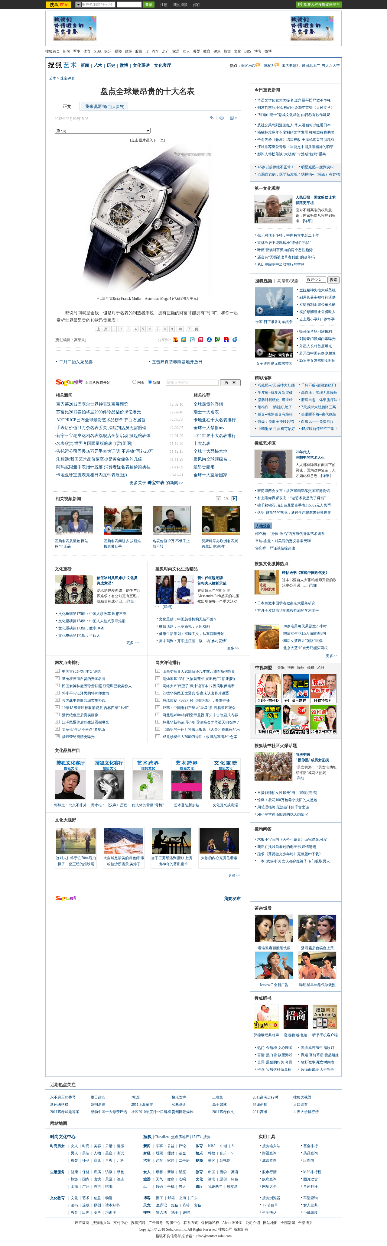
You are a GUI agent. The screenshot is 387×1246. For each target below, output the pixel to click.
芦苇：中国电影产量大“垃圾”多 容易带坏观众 (199, 708)
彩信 (197, 1205)
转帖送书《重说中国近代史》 (305, 573)
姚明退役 (98, 1104)
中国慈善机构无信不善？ (197, 619)
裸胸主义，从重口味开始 (204, 634)
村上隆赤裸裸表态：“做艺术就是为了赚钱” (291, 498)
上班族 (217, 1097)
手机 (170, 1186)
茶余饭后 (263, 908)
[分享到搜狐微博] (175, 339)
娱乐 (108, 51)
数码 (159, 1186)
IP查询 (308, 1160)
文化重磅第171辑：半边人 (79, 635)
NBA (97, 51)
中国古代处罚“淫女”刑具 (81, 671)
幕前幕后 (316, 1055)
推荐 (261, 1069)
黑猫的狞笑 (275, 1062)
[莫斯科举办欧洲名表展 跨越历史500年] (220, 520)
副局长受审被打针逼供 (317, 297)
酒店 (120, 1179)
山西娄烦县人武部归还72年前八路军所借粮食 (199, 671)
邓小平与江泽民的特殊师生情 (85, 693)
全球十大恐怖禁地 (210, 451)
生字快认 (269, 1212)
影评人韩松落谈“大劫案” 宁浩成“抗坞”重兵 (291, 154)
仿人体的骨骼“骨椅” (148, 805)
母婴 (196, 51)
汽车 (155, 51)
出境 (97, 1179)
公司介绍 (253, 1223)
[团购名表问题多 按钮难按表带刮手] (122, 520)
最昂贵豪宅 (204, 467)
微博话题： (168, 626)
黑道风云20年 (312, 1048)
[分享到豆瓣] (217, 339)
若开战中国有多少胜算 (317, 353)
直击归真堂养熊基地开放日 (177, 362)
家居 (176, 51)
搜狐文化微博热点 (271, 564)
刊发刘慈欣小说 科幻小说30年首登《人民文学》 (295, 107)
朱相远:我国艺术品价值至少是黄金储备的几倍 (99, 459)
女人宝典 (310, 1205)
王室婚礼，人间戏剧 (193, 626)
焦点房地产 (180, 1137)
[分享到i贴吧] (226, 339)
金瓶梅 (271, 1048)
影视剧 (225, 1160)
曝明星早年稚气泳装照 (317, 985)
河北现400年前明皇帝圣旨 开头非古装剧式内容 (200, 715)
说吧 (186, 1212)
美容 (97, 1146)
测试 (120, 1153)
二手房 (184, 1160)
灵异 (261, 1062)
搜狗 (206, 1137)
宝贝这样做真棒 (278, 1069)
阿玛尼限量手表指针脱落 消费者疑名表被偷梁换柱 (103, 467)
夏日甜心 (98, 1097)
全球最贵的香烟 (208, 404)
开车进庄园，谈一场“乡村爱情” (202, 641)
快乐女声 (179, 1097)
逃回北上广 (311, 65)
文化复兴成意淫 (225, 805)
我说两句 (215, 1186)
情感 (120, 1146)
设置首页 (82, 1223)
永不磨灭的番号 (63, 1097)
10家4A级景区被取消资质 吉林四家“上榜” (95, 708)
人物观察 (263, 526)
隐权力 (269, 65)
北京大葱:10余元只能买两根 (305, 648)
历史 (111, 65)
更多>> (234, 875)
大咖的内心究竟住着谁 (219, 858)
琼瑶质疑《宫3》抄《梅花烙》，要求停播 (196, 700)
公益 (170, 1146)
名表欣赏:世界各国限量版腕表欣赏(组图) (94, 443)
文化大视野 (65, 820)
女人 (186, 51)
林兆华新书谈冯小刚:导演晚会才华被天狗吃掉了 (201, 722)
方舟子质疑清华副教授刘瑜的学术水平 (288, 610)
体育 (87, 51)
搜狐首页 (52, 51)
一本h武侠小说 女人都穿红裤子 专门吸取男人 (293, 861)
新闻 (66, 51)
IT (147, 51)
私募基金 (179, 1104)
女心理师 (285, 1048)
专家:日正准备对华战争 (274, 322)
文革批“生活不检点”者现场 (83, 729)
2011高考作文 (223, 1112)
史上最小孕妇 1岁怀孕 (317, 319)
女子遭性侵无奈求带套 (274, 363)
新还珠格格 (59, 1104)
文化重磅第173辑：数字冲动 (81, 628)
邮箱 (171, 1198)
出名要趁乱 (291, 65)
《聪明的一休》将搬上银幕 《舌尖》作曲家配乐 (201, 729)
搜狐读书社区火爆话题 (276, 745)
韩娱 (211, 1153)
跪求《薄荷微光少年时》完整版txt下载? (288, 854)
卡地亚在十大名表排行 (215, 420)
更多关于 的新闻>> (156, 483)
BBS (247, 51)
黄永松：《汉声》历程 (109, 805)
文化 (237, 51)
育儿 (97, 1160)
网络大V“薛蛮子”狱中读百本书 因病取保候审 (199, 686)
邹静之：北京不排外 (70, 805)
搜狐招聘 (138, 1223)
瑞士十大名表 (206, 412)
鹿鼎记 (161, 1205)
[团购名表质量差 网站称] (74, 520)
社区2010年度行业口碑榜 (151, 1112)
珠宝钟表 (67, 78)
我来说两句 (104, 106)
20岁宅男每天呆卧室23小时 (305, 626)
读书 (74, 1205)
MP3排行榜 (312, 1172)
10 (180, 329)
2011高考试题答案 (64, 1112)
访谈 (108, 1172)
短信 (174, 1205)
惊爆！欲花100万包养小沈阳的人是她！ (289, 800)
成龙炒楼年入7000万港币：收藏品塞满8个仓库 (200, 737)
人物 (97, 1153)
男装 (85, 1153)
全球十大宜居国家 (210, 475)
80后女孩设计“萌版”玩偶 (303, 641)
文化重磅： (168, 619)
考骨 (288, 1062)
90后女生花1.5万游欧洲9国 (304, 633)
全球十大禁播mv (209, 428)
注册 (163, 5)
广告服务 (155, 1223)
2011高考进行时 (265, 1097)
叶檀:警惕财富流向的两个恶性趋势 (285, 250)
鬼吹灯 (329, 1048)
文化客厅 (162, 65)
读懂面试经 (310, 1069)
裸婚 (304, 1055)
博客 (258, 51)
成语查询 (269, 1160)
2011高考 (260, 1112)
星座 (108, 1153)
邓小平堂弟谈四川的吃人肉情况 (282, 814)
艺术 (98, 65)
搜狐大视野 (302, 1097)
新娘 (170, 1172)
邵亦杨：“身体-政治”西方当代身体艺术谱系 (290, 534)
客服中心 (173, 1223)
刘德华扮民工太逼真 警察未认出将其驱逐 (196, 693)
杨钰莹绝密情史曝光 (78, 737)
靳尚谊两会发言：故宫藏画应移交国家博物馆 (293, 491)
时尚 (85, 1146)
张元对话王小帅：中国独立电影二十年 (288, 235)
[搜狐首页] (59, 4)
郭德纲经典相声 (266, 1035)
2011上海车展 (142, 1104)
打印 (222, 118)
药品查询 (310, 1153)
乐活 (108, 1146)
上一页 (102, 329)
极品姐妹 (331, 1055)
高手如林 (219, 1104)
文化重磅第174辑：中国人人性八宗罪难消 (91, 621)
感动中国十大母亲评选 (109, 1112)
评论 (182, 1146)
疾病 (97, 1172)
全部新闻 (288, 1223)
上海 (74, 1186)
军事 (76, 51)
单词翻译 (310, 1186)
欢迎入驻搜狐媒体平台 (322, 4)
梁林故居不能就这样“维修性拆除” (284, 243)
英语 (234, 1172)
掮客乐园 (248, 65)
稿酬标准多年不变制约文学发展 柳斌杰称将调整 (295, 132)
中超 (223, 1146)
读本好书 (112, 1205)
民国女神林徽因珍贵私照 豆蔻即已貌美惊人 (97, 686)
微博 (268, 51)
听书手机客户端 (325, 1035)
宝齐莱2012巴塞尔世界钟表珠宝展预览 (92, 404)
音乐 (223, 1153)
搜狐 (147, 1136)
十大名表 (202, 443)
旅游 (227, 51)
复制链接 (211, 118)
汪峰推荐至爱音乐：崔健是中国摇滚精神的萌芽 (295, 147)
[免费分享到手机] (234, 339)
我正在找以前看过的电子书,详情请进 (286, 847)
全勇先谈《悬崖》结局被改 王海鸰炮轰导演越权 (295, 140)
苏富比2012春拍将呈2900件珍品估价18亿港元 (98, 412)
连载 (85, 1205)
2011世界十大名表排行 (215, 435)
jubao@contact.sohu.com (214, 1236)
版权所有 (241, 1229)
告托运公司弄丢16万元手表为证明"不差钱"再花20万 (104, 451)
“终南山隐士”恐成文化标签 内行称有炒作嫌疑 (293, 115)
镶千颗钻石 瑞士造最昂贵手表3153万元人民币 (294, 505)
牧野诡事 (308, 1062)
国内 (85, 1179)
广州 (85, 1186)
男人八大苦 (331, 65)
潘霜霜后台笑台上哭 (317, 948)
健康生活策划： (171, 634)
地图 (174, 1212)
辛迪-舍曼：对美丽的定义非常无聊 (283, 541)
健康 (217, 51)
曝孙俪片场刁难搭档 (315, 331)
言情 (261, 1055)
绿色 (120, 1172)
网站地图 (270, 1223)
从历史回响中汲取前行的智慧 (280, 264)
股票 (138, 51)
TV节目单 (270, 1205)
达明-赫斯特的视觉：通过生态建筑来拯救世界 (294, 512)
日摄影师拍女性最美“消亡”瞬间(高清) (287, 793)
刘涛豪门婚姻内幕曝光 (317, 339)
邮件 (196, 5)
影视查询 (269, 1153)
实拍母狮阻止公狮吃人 (317, 312)
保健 (85, 1172)
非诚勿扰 (260, 1104)
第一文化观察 (267, 188)
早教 (108, 1160)
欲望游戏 (285, 1055)
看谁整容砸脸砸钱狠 (274, 948)
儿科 (120, 1160)
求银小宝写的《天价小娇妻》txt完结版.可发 (292, 839)
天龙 (147, 1205)
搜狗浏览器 (271, 1198)
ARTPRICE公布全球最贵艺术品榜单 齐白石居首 (100, 420)
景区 (108, 1179)
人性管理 (327, 1069)
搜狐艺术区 (265, 443)
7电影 (135, 1097)
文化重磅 (141, 65)
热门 (261, 1048)
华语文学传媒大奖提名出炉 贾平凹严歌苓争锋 (294, 100)
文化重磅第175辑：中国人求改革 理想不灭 (92, 614)
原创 (97, 1205)
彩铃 (186, 1205)
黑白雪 (271, 1055)
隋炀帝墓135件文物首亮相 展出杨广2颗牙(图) (199, 679)
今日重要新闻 (267, 90)
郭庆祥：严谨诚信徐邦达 (275, 548)
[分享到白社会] (192, 339)
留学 (223, 1172)
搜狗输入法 (271, 1146)
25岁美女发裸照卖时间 (317, 360)
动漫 (108, 1198)
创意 (97, 1198)
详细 (130, 601)
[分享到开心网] (200, 339)
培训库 (110, 1212)
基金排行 (310, 1146)
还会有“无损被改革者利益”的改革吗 (286, 257)
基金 (182, 1153)
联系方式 (191, 1223)
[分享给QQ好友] (183, 339)
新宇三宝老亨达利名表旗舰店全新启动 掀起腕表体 (103, 435)
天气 (159, 1179)
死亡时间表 (325, 1062)
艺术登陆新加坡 (186, 805)
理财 (170, 1153)
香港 (97, 1186)
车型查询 (310, 1198)
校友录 (232, 1186)
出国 (85, 1212)
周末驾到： (168, 641)
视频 (118, 51)
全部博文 (305, 1223)
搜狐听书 (263, 998)
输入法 (161, 1212)
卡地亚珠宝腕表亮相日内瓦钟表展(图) (91, 475)
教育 (206, 51)
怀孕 (85, 1160)
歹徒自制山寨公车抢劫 (317, 305)
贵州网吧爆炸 (183, 1112)
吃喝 (108, 1186)
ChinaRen (161, 1137)
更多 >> (132, 643)
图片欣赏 (310, 1179)
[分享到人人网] (209, 339)
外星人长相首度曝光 (315, 346)
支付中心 (120, 1223)
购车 (159, 1160)
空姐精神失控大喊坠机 (317, 290)
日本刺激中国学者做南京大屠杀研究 (286, 603)
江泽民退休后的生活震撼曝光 (85, 722)
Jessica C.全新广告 (274, 985)
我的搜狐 (180, 5)
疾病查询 (269, 1179)
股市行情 (269, 1172)
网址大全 (269, 1186)
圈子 (159, 1198)
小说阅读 (310, 1212)
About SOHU (232, 1223)
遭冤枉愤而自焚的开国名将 (84, 679)
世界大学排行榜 (306, 1112)
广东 (194, 1198)
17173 (196, 1137)
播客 (211, 1160)
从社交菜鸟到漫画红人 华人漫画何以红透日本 (294, 125)
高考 (97, 1212)
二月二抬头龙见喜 (76, 362)
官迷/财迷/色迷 (295, 1035)
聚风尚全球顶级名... (212, 459)
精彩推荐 (263, 378)
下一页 (192, 329)
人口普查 (300, 1104)
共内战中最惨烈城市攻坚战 (84, 700)
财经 (128, 51)
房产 (165, 51)
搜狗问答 (263, 829)
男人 (74, 1153)
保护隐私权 (210, 1223)
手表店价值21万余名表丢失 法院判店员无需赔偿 (101, 428)
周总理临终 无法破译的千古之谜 (283, 807)
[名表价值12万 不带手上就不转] (171, 520)
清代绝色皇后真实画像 (80, 715)
